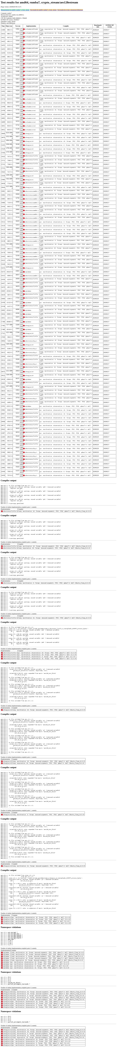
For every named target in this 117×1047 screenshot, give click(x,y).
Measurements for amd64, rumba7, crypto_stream (15, 10)
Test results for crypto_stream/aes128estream (70, 10)
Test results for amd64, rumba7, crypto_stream (43, 10)
